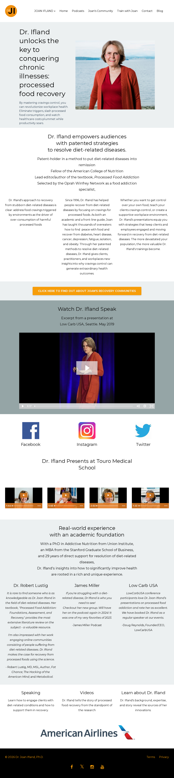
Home (63, 11)
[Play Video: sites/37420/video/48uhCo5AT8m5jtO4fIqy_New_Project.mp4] (87, 368)
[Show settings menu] (144, 406)
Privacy (164, 757)
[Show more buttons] (39, 505)
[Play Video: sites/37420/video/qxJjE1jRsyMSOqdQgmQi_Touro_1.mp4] (23, 495)
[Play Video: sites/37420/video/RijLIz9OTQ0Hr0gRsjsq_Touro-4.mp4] (150, 495)
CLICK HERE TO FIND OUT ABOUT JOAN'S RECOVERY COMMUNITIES (87, 291)
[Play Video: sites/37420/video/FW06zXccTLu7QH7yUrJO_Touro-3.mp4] (108, 495)
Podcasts (78, 11)
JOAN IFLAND (43, 11)
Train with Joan (127, 11)
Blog (160, 11)
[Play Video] (22, 406)
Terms (150, 757)
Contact (147, 11)
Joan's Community (100, 11)
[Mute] (138, 406)
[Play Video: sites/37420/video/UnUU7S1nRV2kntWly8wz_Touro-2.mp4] (65, 495)
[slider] (84, 406)
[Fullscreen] (151, 406)
